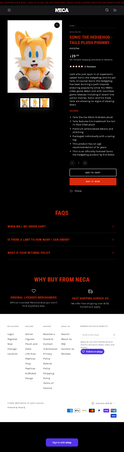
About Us (66, 339)
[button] (107, 10)
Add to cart (93, 172)
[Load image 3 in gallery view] (44, 102)
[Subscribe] (114, 334)
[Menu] (9, 10)
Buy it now (93, 181)
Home (72, 26)
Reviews (66, 353)
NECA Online (75, 32)
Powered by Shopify (16, 407)
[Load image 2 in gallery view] (34, 102)
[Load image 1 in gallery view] (24, 102)
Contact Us (67, 348)
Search (65, 334)
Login (11, 334)
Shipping (86, 60)
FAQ (63, 343)
